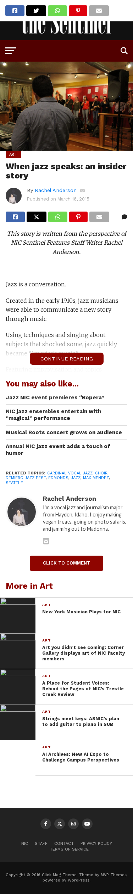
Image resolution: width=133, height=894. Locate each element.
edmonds (58, 477)
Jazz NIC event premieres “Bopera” (55, 397)
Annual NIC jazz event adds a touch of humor (58, 449)
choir (101, 473)
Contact (64, 843)
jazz (76, 477)
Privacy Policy (96, 843)
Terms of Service (69, 849)
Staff (41, 843)
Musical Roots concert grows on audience (64, 432)
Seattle (14, 482)
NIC (24, 843)
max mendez (96, 477)
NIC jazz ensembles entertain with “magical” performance (53, 414)
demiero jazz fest (26, 477)
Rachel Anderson (56, 190)
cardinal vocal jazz (70, 473)
